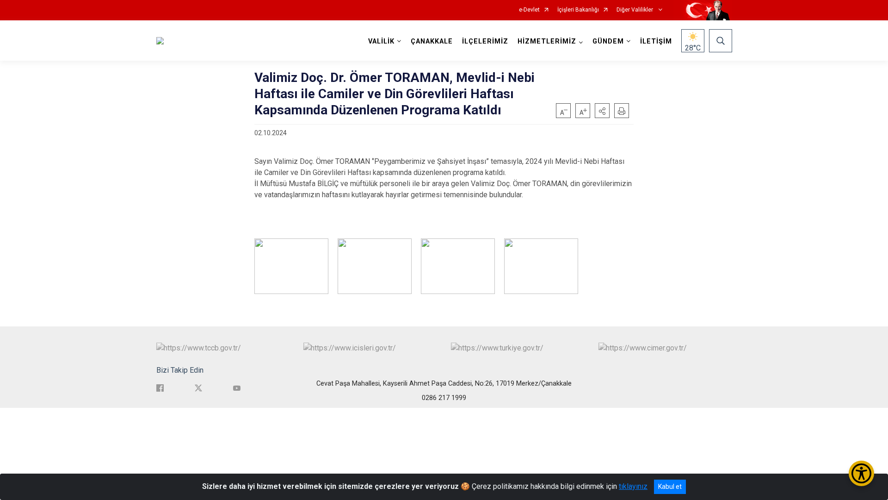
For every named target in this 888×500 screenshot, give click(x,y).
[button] (602, 110)
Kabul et (670, 486)
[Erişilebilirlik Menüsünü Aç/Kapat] (861, 473)
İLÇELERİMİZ (485, 41)
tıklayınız (633, 486)
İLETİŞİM (656, 41)
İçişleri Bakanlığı (578, 10)
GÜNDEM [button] (608, 41)
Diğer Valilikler (635, 10)
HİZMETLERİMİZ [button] (547, 41)
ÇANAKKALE (432, 41)
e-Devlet (529, 10)
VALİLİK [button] (381, 41)
